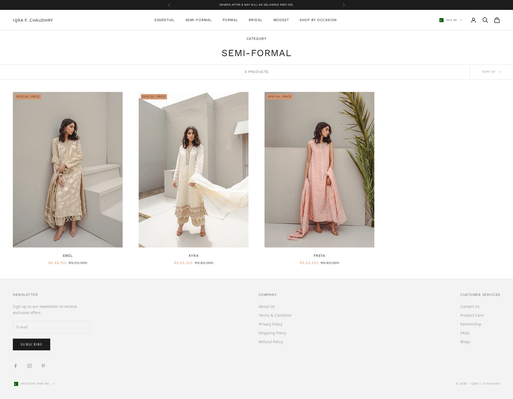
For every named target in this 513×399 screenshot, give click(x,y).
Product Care (472, 315)
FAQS (465, 332)
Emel (68, 256)
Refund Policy (271, 341)
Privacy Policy (270, 324)
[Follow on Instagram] (29, 366)
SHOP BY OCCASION (318, 20)
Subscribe (31, 344)
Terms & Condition (275, 315)
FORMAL (230, 20)
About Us (267, 306)
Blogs (465, 341)
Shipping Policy (272, 332)
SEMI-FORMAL (198, 20)
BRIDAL (256, 20)
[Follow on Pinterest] (43, 366)
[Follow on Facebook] (15, 366)
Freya (319, 256)
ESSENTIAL (164, 20)
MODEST (281, 20)
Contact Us (470, 306)
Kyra (194, 256)
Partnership (470, 324)
